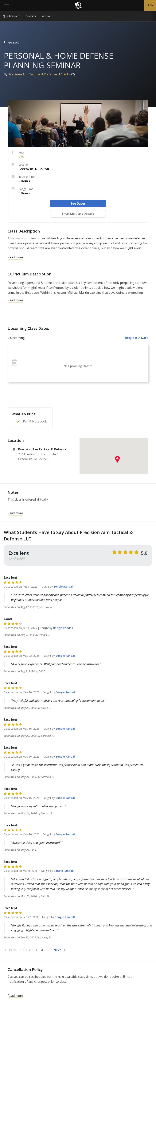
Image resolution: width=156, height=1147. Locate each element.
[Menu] (6, 5)
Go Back (13, 42)
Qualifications (11, 16)
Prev (12, 950)
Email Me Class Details (78, 214)
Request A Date (136, 338)
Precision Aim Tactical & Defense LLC (35, 74)
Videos (46, 16)
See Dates (78, 203)
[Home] (78, 5)
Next (57, 950)
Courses (31, 16)
